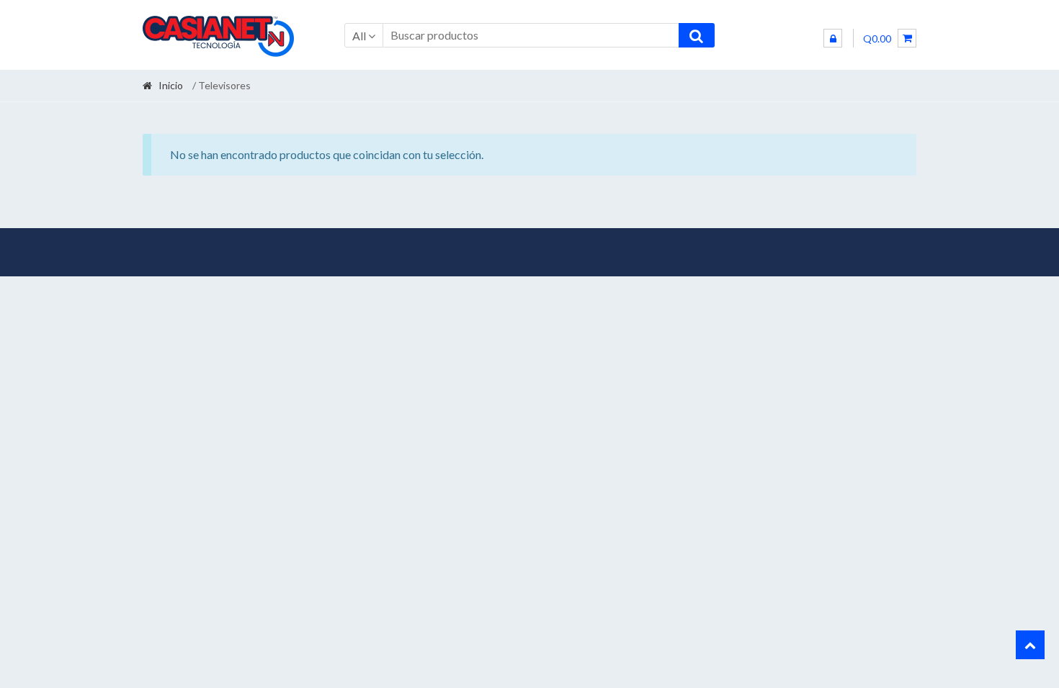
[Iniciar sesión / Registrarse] (832, 38)
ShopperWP (350, 252)
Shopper (258, 252)
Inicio (170, 85)
